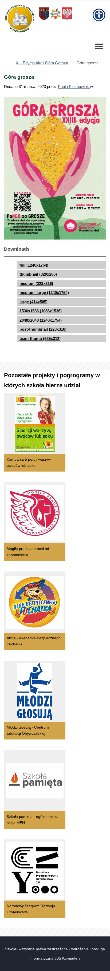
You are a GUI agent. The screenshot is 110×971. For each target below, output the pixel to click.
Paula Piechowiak (74, 86)
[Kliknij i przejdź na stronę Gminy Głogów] (44, 19)
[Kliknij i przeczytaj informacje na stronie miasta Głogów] (55, 19)
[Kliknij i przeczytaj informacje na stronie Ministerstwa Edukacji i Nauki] (67, 19)
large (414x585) (33, 302)
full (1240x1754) (33, 265)
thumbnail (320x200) (38, 274)
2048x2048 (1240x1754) (40, 320)
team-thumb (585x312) (40, 338)
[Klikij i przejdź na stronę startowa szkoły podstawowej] (19, 18)
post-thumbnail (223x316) (42, 329)
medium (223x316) (36, 283)
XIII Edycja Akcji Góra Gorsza (42, 63)
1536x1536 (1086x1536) (40, 311)
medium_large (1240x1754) (44, 292)
